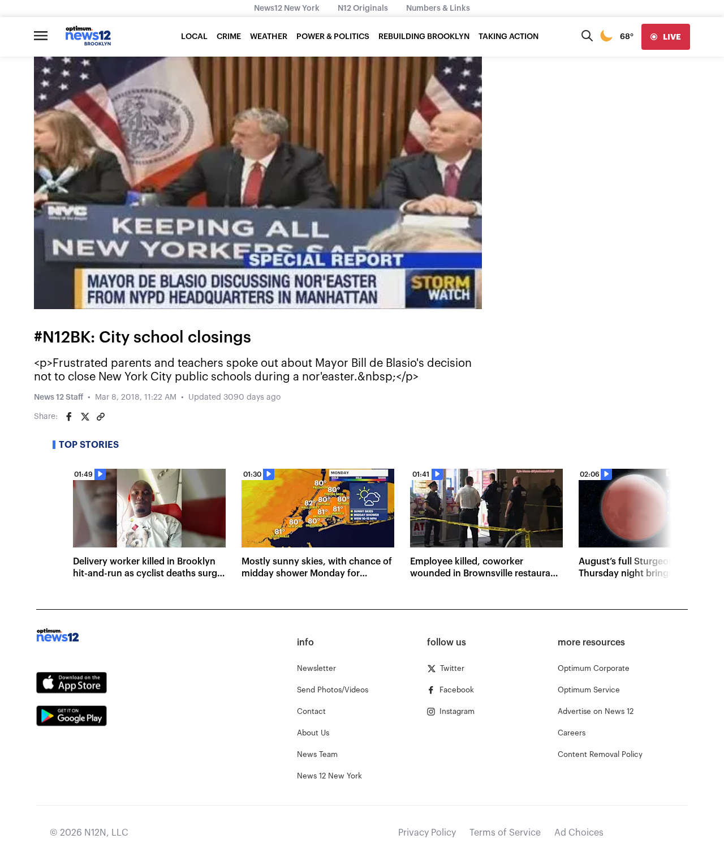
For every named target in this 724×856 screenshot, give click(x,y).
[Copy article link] (100, 416)
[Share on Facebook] (69, 416)
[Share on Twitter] (84, 416)
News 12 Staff (58, 397)
